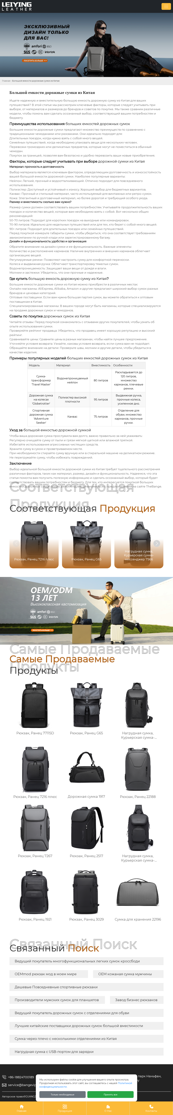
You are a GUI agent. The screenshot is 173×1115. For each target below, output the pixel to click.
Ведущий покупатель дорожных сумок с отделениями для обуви (72, 1013)
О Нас (108, 1108)
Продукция (65, 1108)
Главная (6, 81)
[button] (156, 543)
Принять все (110, 1094)
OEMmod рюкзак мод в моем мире (46, 974)
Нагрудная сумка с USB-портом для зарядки (54, 1052)
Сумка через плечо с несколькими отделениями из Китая (66, 1039)
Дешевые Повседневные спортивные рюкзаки (56, 987)
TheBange (153, 486)
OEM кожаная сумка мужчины (125, 974)
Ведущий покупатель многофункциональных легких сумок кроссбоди (77, 961)
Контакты (151, 1108)
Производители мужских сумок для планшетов (57, 1000)
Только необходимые (62, 1094)
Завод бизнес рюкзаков (136, 1000)
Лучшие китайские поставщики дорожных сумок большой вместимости (79, 1026)
